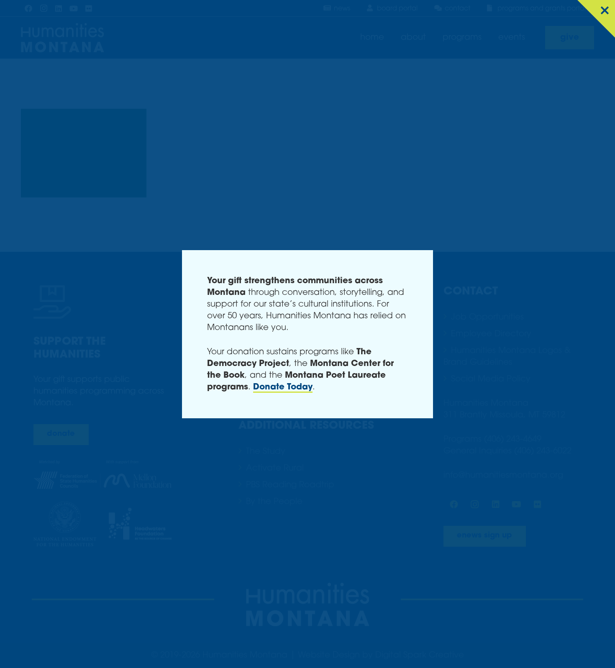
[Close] (596, 19)
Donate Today (283, 387)
